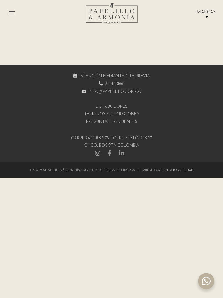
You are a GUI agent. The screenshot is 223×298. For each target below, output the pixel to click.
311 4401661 (114, 84)
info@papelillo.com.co (115, 92)
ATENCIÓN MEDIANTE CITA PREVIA (115, 76)
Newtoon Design (179, 170)
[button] (12, 13)
